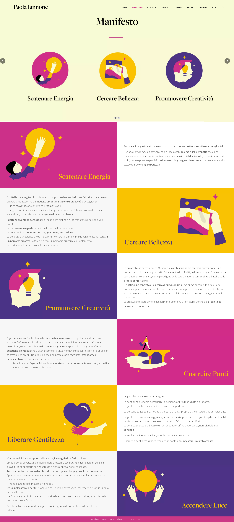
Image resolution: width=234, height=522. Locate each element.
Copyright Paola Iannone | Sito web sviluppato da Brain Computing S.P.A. (117, 519)
